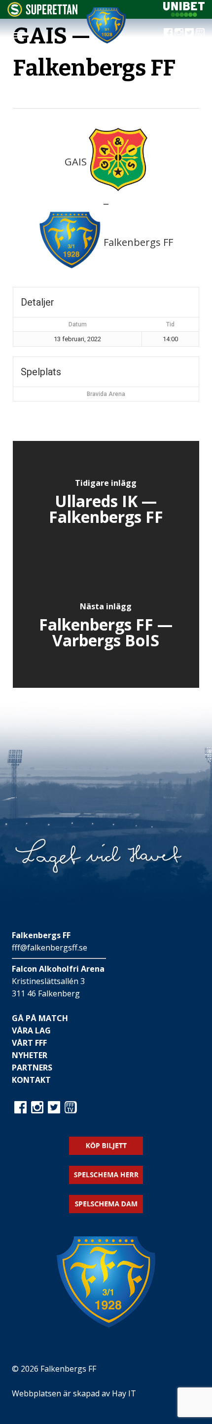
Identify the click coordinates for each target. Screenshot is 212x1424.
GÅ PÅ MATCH (40, 1018)
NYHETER (29, 1055)
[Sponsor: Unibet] (184, 13)
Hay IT (124, 1393)
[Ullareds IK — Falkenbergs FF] (106, 502)
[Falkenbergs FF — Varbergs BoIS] (106, 626)
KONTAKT (31, 1079)
